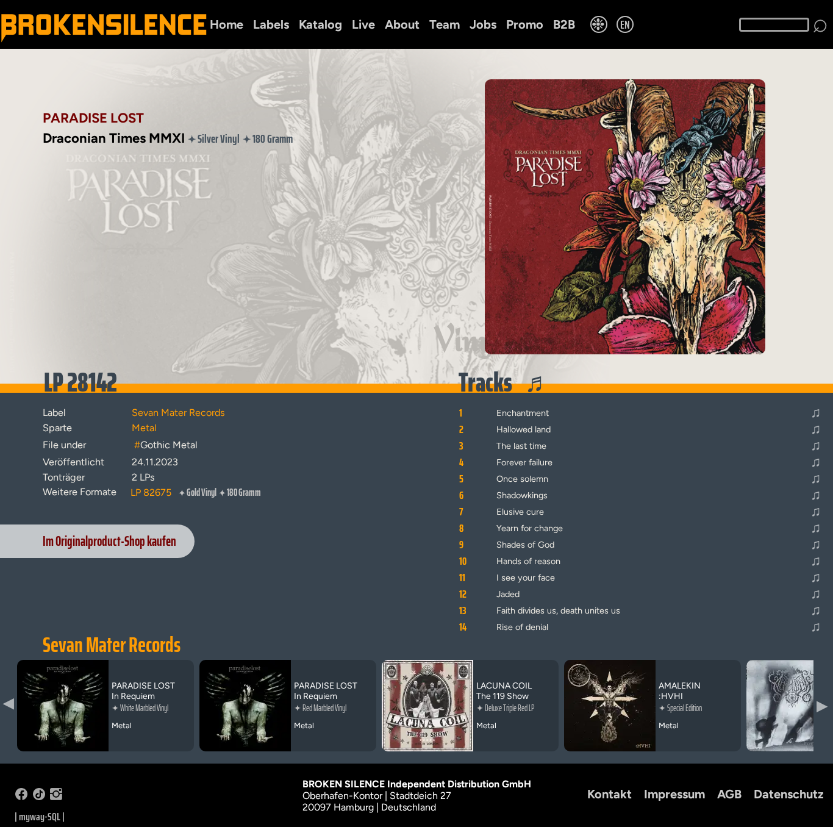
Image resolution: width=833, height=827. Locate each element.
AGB (729, 794)
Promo (524, 24)
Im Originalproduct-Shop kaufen (109, 541)
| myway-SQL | (40, 816)
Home (226, 24)
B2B (564, 24)
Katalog (320, 24)
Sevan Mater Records (112, 644)
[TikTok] (39, 796)
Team (444, 24)
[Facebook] (21, 796)
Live (363, 24)
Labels (271, 24)
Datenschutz (789, 794)
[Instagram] (56, 796)
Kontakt (609, 794)
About (402, 24)
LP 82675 (150, 492)
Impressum (674, 794)
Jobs (483, 24)
